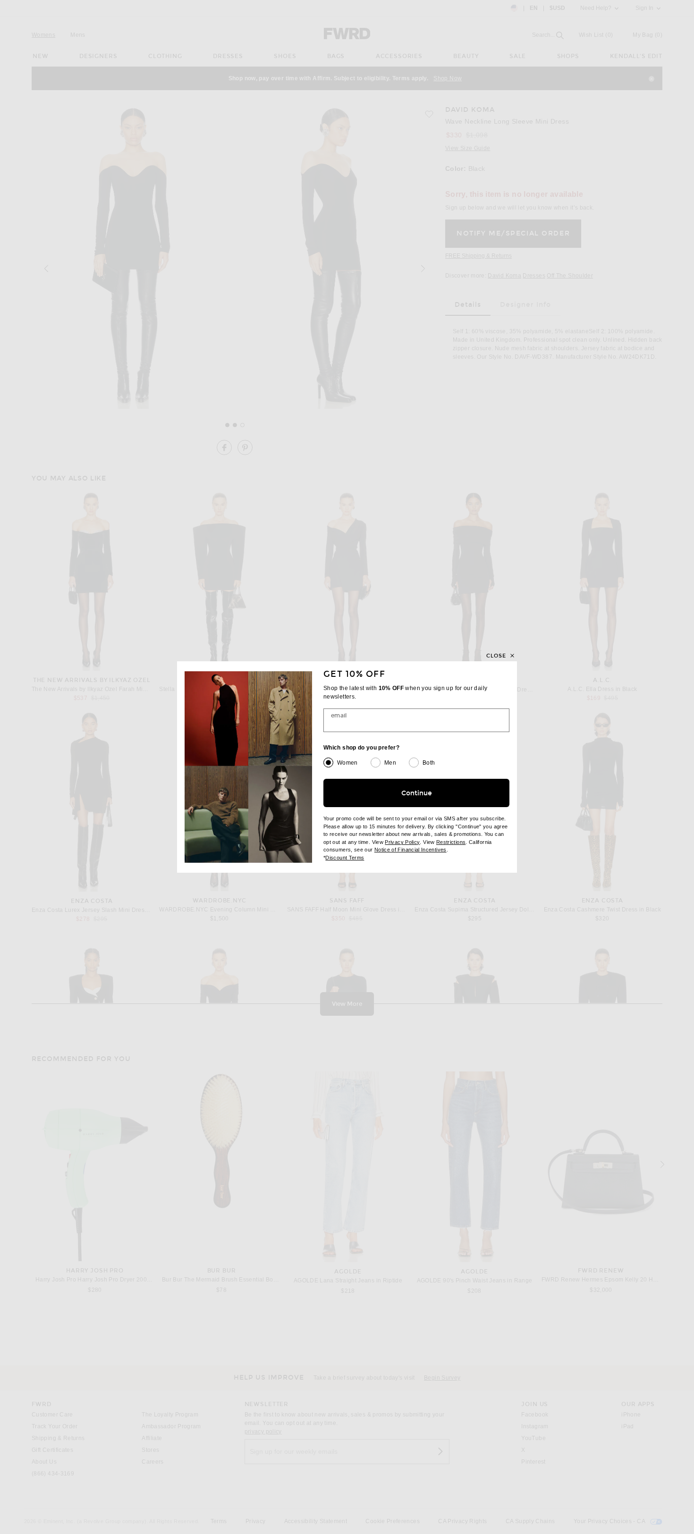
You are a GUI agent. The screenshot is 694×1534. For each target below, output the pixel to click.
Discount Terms (344, 857)
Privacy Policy (402, 842)
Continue (416, 793)
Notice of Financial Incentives (410, 849)
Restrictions (450, 842)
